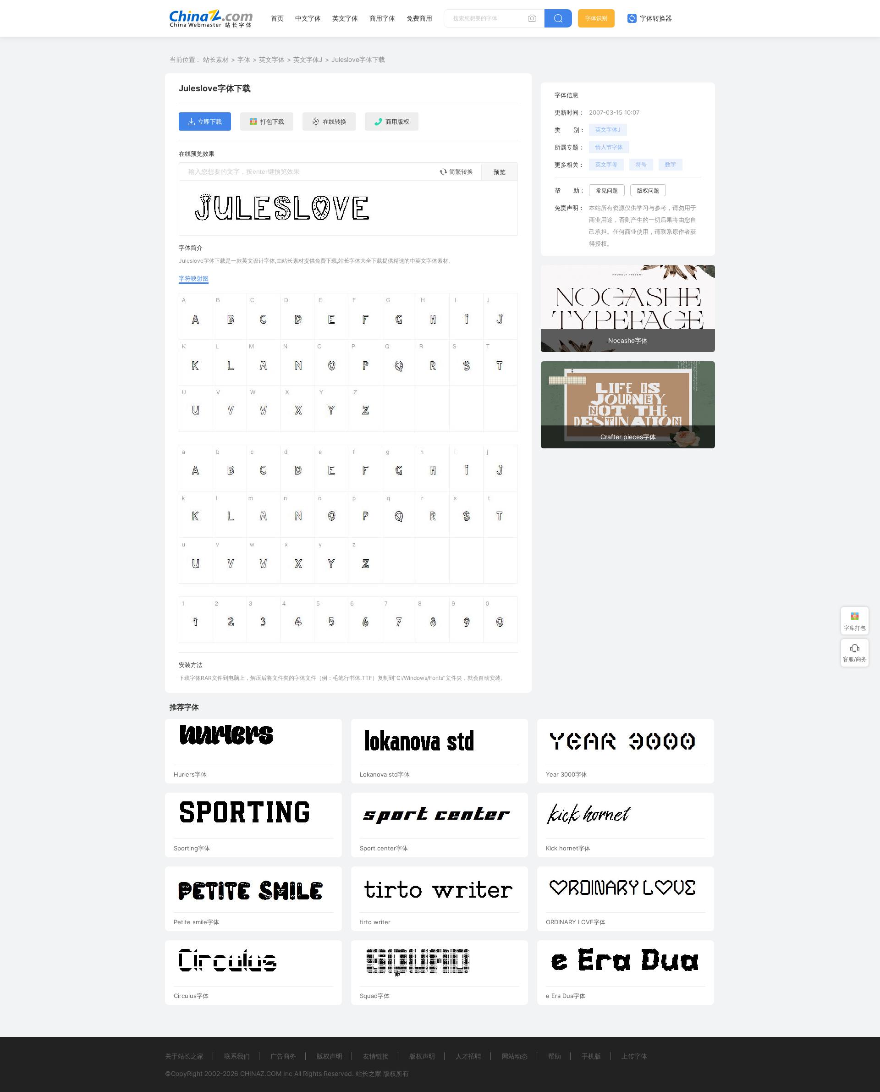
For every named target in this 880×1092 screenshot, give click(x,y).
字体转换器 (655, 18)
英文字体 (345, 18)
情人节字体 (609, 146)
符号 (641, 164)
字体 (243, 59)
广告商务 (283, 1056)
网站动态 (515, 1056)
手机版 (591, 1056)
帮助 (554, 1056)
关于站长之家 (184, 1056)
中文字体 (308, 18)
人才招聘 (468, 1056)
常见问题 (607, 190)
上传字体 (634, 1056)
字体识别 (596, 18)
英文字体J (308, 59)
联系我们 (237, 1056)
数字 (670, 164)
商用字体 (382, 18)
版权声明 (329, 1056)
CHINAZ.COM (260, 1073)
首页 (277, 18)
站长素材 (216, 59)
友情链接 (376, 1056)
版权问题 (648, 190)
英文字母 (606, 164)
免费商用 (419, 18)
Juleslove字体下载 (358, 59)
